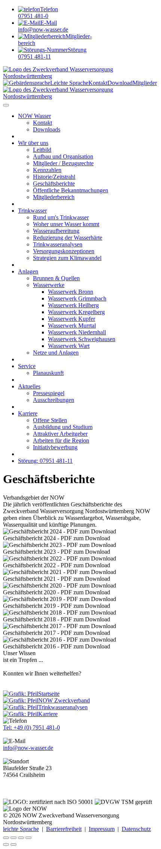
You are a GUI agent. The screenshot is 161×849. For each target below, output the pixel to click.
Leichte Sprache (69, 83)
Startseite (49, 693)
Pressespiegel (48, 393)
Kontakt (97, 83)
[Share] (13, 838)
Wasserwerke (48, 285)
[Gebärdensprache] (26, 83)
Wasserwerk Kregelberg (76, 312)
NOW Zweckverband (64, 700)
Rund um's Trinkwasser (61, 217)
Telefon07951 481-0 (38, 12)
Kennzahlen (47, 170)
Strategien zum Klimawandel (67, 258)
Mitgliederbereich (54, 197)
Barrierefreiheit (64, 829)
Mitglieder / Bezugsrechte (63, 163)
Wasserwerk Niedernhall (77, 332)
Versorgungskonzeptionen (63, 251)
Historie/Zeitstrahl (54, 177)
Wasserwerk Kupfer (71, 319)
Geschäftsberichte (54, 183)
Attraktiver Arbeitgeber (60, 434)
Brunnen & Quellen (56, 278)
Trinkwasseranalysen (57, 244)
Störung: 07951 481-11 (45, 461)
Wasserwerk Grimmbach (77, 298)
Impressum (102, 829)
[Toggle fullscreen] (21, 838)
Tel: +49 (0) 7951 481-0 (31, 727)
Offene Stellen (50, 420)
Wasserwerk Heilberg (73, 305)
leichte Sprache (21, 829)
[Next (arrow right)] (13, 844)
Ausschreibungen (53, 400)
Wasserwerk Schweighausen (81, 339)
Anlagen (28, 271)
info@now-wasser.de (28, 748)
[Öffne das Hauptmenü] (6, 105)
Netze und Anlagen (56, 352)
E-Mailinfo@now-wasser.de (43, 26)
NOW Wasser (34, 116)
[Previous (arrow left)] (6, 844)
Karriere (27, 413)
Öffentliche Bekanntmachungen (70, 190)
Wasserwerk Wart (68, 346)
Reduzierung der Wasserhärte (67, 237)
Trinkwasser (32, 210)
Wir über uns (33, 143)
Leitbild (42, 150)
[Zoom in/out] (28, 838)
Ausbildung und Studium (62, 427)
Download (120, 83)
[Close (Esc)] (6, 838)
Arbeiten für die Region (61, 440)
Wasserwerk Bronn (70, 292)
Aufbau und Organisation (63, 156)
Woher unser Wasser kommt (66, 224)
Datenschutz (136, 829)
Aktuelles (29, 386)
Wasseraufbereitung (56, 231)
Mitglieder (145, 83)
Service (27, 366)
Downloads (46, 129)
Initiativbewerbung (55, 447)
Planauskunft (48, 373)
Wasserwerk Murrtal (72, 325)
